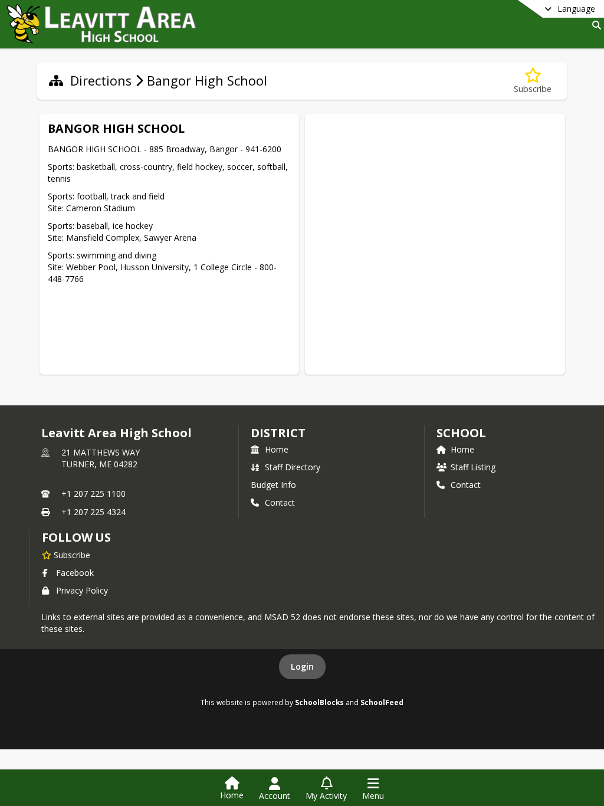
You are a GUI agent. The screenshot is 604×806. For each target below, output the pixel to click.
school (460, 433)
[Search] (594, 25)
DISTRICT (278, 433)
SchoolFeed (381, 702)
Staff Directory (292, 467)
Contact (280, 502)
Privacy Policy (82, 590)
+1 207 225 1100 (93, 493)
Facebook (75, 572)
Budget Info (273, 484)
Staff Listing (473, 467)
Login (302, 666)
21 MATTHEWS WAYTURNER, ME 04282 (100, 458)
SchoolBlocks (319, 702)
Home (276, 449)
